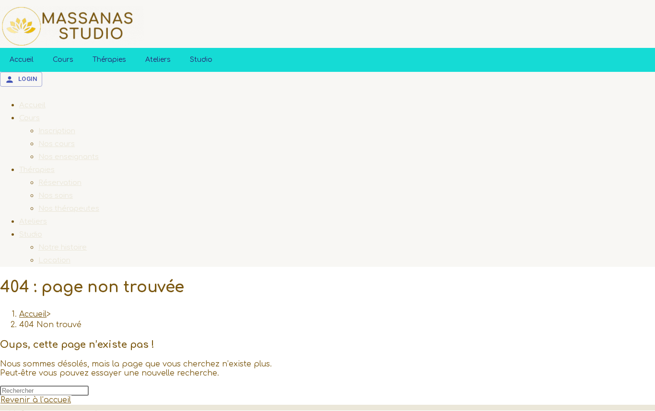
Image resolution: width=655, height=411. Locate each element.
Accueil (22, 59)
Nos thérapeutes (68, 209)
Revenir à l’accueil (35, 400)
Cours (63, 59)
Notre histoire (62, 247)
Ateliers (158, 59)
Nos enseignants (68, 157)
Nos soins (55, 196)
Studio (201, 59)
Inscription (56, 131)
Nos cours (56, 144)
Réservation (60, 183)
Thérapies (109, 59)
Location (54, 260)
